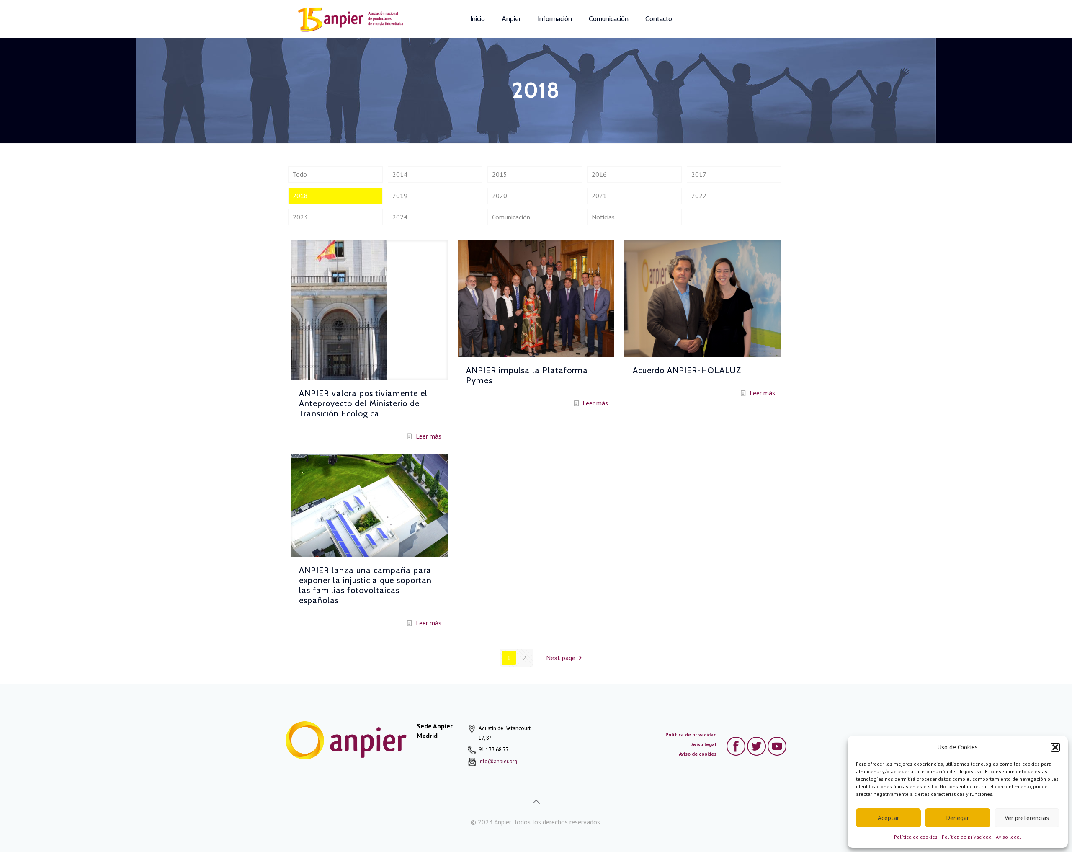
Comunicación (511, 217)
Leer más (428, 436)
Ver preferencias (1027, 818)
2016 (599, 174)
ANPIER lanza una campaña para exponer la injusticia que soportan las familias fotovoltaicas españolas (365, 585)
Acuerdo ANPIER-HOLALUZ (687, 370)
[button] (1055, 747)
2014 (399, 174)
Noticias (603, 217)
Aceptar (888, 818)
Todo (300, 174)
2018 (300, 195)
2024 (399, 217)
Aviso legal (1008, 837)
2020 (499, 195)
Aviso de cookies (697, 754)
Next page (560, 657)
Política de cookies (916, 837)
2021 (599, 195)
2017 (698, 174)
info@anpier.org (498, 761)
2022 (698, 195)
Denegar (957, 818)
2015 (499, 174)
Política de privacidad (967, 837)
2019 (399, 195)
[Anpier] (348, 19)
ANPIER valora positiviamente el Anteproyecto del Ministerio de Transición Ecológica (363, 403)
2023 (300, 217)
